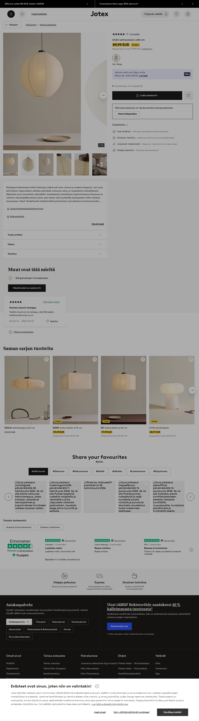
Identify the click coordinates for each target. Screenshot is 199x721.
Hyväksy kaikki (173, 712)
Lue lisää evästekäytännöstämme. (109, 704)
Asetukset (100, 712)
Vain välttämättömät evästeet (131, 712)
